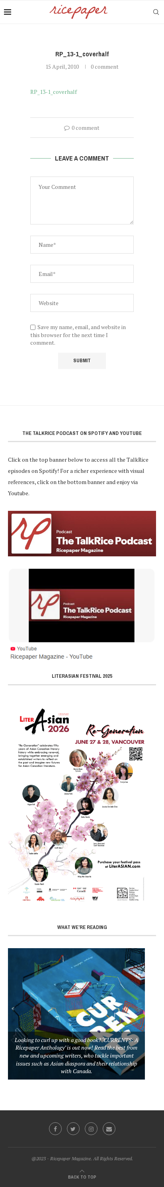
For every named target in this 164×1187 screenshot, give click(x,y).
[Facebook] (55, 1128)
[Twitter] (73, 1128)
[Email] (109, 1128)
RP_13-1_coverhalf (53, 91)
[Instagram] (91, 1128)
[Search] (156, 12)
